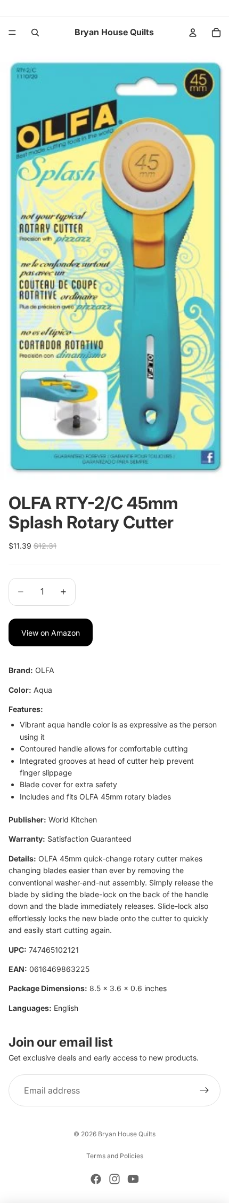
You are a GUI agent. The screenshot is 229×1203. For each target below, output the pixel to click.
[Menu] (12, 32)
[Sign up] (204, 1091)
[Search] (35, 32)
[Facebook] (95, 1179)
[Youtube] (133, 1179)
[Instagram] (114, 1179)
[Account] (193, 32)
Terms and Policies (114, 1156)
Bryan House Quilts (127, 1134)
